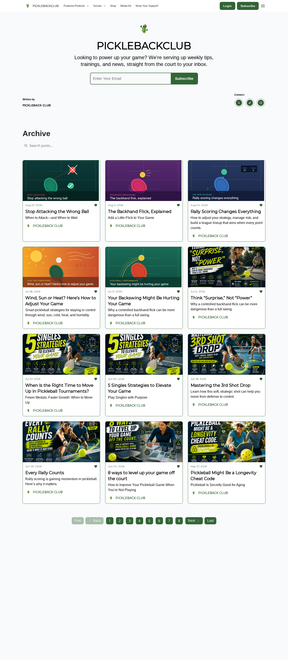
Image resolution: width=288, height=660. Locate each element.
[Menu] (262, 5)
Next (191, 520)
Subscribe (248, 6)
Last (210, 520)
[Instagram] (260, 102)
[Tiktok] (249, 102)
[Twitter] (239, 102)
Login (227, 6)
